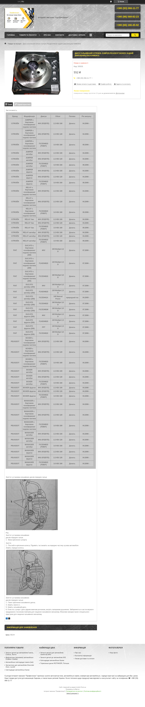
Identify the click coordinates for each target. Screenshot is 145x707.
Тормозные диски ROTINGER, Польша (54, 663)
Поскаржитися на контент (74, 691)
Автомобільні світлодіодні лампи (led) (19, 662)
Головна (11, 35)
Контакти (59, 35)
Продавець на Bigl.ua (72, 689)
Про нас (47, 35)
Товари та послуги (27, 35)
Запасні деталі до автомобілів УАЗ (53, 657)
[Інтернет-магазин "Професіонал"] (19, 17)
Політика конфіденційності (92, 691)
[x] (9, 619)
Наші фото (114, 653)
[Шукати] (135, 35)
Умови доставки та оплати (84, 658)
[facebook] (7, 619)
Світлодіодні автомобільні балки (17, 670)
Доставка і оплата (77, 35)
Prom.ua (83, 687)
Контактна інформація (83, 656)
